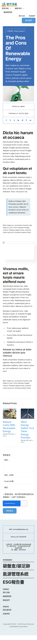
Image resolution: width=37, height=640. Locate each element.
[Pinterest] (26, 120)
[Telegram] (22, 120)
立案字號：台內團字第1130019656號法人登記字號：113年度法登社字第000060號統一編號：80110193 (18, 547)
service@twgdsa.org (20, 529)
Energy (16, 31)
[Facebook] (6, 120)
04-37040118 (21, 537)
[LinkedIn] (18, 120)
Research (22, 31)
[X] (10, 120)
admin (22, 106)
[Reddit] (14, 120)
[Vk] (30, 120)
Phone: (13, 537)
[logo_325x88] (9, 3)
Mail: (11, 529)
